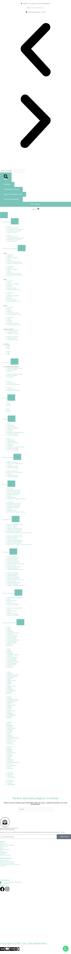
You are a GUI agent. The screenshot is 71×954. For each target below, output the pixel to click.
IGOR (8, 685)
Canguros (10, 429)
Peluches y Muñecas (13, 561)
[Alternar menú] (4, 215)
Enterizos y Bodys (12, 257)
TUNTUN (9, 775)
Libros (9, 599)
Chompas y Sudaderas (14, 262)
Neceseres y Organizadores (15, 432)
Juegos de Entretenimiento (15, 569)
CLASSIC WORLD (11, 639)
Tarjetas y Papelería (13, 605)
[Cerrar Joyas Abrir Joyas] (11, 397)
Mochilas (9, 431)
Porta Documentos (12, 434)
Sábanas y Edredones (13, 493)
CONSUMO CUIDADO (13, 640)
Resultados (7, 184)
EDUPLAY (9, 673)
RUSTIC (9, 739)
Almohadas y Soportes (14, 231)
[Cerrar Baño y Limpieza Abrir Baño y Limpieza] (17, 457)
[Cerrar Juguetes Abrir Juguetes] (13, 551)
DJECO (9, 672)
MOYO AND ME (11, 728)
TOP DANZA (10, 774)
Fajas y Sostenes (12, 232)
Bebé (8, 345)
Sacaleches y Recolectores (15, 229)
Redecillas (10, 371)
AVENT (9, 629)
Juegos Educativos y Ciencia (15, 564)
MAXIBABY (10, 692)
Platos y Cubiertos (12, 525)
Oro (8, 403)
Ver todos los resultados (11, 189)
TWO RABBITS (11, 777)
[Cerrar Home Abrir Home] (11, 484)
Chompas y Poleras (13, 284)
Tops (8, 259)
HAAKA (9, 679)
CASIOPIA (10, 634)
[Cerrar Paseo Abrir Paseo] (11, 419)
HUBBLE (9, 682)
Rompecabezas (12, 559)
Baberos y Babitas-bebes (15, 263)
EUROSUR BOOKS (12, 676)
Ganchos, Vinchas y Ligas (14, 368)
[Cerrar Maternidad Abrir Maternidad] (15, 221)
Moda (9, 226)
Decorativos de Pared (13, 490)
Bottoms (9, 260)
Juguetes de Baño (12, 466)
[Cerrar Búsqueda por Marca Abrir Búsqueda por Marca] (20, 622)
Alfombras (10, 489)
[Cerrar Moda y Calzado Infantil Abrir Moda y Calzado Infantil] (22, 248)
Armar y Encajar (12, 565)
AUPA (8, 627)
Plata (8, 404)
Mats (8, 424)
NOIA (8, 734)
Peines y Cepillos (12, 369)
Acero (9, 405)
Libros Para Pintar (12, 603)
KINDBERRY (10, 689)
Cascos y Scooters (12, 435)
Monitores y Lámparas (13, 492)
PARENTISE (10, 735)
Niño (8, 348)
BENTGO (9, 630)
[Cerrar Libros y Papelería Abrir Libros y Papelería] (18, 592)
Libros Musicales (12, 600)
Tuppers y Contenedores (14, 528)
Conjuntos (10, 255)
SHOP (2, 842)
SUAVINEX (10, 744)
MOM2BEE (10, 725)
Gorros (9, 381)
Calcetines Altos (12, 332)
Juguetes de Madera (13, 562)
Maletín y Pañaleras (13, 428)
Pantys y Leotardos (12, 330)
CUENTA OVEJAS (12, 643)
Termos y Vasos (12, 527)
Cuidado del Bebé (12, 468)
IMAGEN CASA (11, 686)
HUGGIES (9, 683)
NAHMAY (9, 732)
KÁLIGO (9, 688)
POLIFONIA (10, 736)
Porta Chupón (11, 383)
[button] (35, 50)
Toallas (9, 465)
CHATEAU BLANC (12, 637)
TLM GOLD (10, 773)
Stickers (9, 602)
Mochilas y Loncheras (13, 384)
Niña (8, 347)
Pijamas (9, 256)
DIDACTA (9, 646)
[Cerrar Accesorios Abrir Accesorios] (14, 361)
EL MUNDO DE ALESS (12, 675)
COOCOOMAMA (12, 641)
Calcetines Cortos (12, 333)
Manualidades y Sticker (14, 566)
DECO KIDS (10, 644)
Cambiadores (11, 427)
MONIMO (9, 726)
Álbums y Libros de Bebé (14, 597)
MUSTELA (9, 729)
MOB (8, 724)
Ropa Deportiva (12, 288)
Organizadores (11, 497)
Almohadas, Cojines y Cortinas (16, 499)
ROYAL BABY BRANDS (13, 738)
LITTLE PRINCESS (11, 690)
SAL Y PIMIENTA (11, 741)
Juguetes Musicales (13, 558)
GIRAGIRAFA (10, 678)
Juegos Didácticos (12, 568)
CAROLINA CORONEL (13, 633)
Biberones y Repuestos (14, 531)
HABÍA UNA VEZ (11, 680)
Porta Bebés (11, 425)
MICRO (9, 693)
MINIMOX (9, 722)
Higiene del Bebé (12, 462)
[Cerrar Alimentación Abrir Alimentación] (16, 519)
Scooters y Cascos (12, 556)
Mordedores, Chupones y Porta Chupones (20, 532)
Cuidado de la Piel (12, 228)
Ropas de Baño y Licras (14, 289)
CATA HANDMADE (12, 636)
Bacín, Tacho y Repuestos (15, 463)
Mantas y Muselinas (13, 494)
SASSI (8, 742)
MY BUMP (9, 731)
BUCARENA (10, 631)
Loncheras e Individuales (14, 530)
